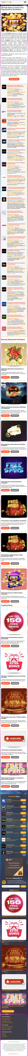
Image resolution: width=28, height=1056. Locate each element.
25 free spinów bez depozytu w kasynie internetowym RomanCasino (16, 198)
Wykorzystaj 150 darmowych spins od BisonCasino (12, 638)
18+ (19, 1053)
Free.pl (6, 2)
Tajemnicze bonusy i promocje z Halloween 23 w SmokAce (13, 407)
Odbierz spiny (5, 377)
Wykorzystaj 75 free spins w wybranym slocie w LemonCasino (12, 778)
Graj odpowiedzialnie (12, 1053)
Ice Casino (4, 1033)
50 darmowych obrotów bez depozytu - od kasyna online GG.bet (16, 120)
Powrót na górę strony (8, 1011)
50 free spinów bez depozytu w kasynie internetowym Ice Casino (15, 212)
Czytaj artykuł (14, 377)
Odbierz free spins (14, 79)
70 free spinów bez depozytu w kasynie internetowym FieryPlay (15, 99)
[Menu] (24, 2)
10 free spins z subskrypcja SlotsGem (11, 750)
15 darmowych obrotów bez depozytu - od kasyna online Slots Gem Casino (16, 188)
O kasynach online (6, 1019)
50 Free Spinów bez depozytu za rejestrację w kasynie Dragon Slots (15, 86)
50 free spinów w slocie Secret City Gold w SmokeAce (13, 445)
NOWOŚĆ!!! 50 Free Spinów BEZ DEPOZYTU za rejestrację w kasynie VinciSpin (15, 289)
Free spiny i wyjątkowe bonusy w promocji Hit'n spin (13, 676)
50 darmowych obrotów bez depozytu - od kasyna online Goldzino (16, 150)
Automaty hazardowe (6, 1029)
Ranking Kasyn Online (6, 1018)
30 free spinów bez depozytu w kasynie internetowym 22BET (14, 111)
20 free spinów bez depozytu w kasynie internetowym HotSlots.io (15, 327)
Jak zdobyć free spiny (6, 1021)
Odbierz (23, 800)
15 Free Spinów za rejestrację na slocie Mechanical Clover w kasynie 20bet (16, 237)
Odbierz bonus (5, 646)
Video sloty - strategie (6, 1028)
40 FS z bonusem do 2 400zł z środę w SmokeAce (12, 593)
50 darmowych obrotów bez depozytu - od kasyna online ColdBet (16, 140)
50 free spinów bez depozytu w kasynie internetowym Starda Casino (16, 176)
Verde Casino (4, 1036)
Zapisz (23, 886)
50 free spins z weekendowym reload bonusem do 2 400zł (11, 555)
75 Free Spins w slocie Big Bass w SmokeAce (13, 520)
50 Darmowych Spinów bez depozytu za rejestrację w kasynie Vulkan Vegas (16, 303)
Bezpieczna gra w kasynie (7, 1022)
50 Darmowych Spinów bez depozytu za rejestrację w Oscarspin (16, 250)
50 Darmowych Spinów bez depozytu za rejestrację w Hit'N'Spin (16, 224)
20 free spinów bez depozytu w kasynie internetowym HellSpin (14, 276)
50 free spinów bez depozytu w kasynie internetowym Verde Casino (15, 316)
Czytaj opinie (15, 646)
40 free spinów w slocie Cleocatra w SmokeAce (11, 482)
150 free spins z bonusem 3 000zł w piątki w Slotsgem (13, 717)
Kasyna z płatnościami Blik (7, 1026)
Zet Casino (4, 1035)
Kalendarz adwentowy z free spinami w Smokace (12, 369)
